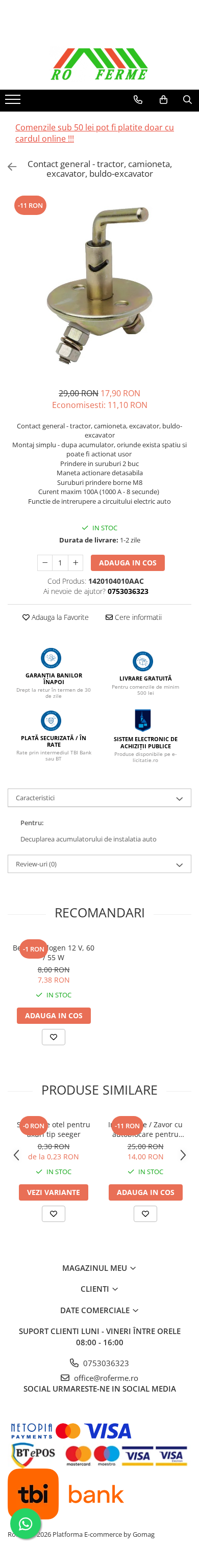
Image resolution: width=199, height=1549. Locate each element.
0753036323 (105, 1363)
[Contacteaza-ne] (138, 100)
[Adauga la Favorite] (53, 1037)
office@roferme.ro (105, 1378)
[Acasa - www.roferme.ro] (99, 64)
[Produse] (14, 102)
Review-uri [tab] (36, 863)
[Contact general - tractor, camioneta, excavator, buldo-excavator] (99, 285)
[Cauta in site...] (187, 100)
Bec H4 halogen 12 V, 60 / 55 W (53, 952)
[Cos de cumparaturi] (164, 100)
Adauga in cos (128, 562)
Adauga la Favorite (59, 617)
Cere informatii (137, 617)
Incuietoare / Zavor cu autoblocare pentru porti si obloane (145, 1129)
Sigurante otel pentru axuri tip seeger (53, 1129)
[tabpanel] (99, 285)
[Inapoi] (7, 167)
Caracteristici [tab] (35, 797)
